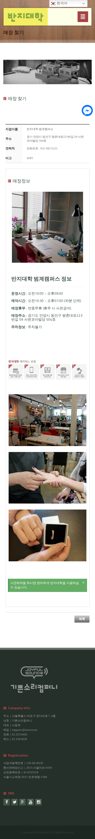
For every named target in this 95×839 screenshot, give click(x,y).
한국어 (61, 3)
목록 (82, 619)
